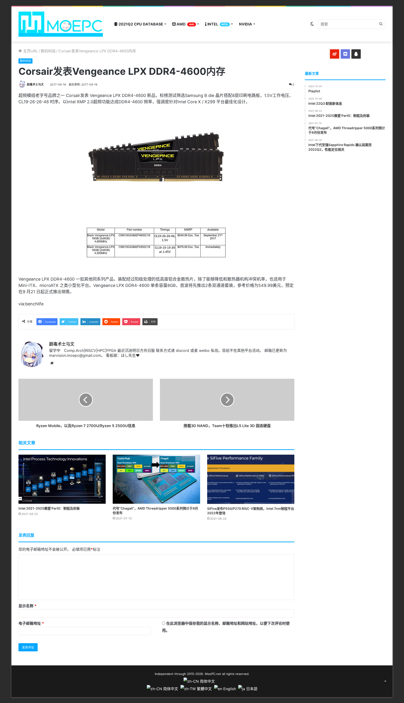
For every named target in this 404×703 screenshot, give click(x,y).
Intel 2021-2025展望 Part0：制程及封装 (49, 508)
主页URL (30, 51)
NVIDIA (245, 24)
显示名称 (27, 605)
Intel (217, 24)
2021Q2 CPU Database (140, 24)
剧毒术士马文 (35, 84)
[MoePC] (60, 24)
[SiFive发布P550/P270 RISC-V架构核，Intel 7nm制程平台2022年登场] (250, 479)
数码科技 (48, 51)
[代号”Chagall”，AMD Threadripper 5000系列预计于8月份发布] (156, 479)
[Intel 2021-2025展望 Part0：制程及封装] (62, 479)
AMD (185, 24)
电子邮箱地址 (31, 623)
